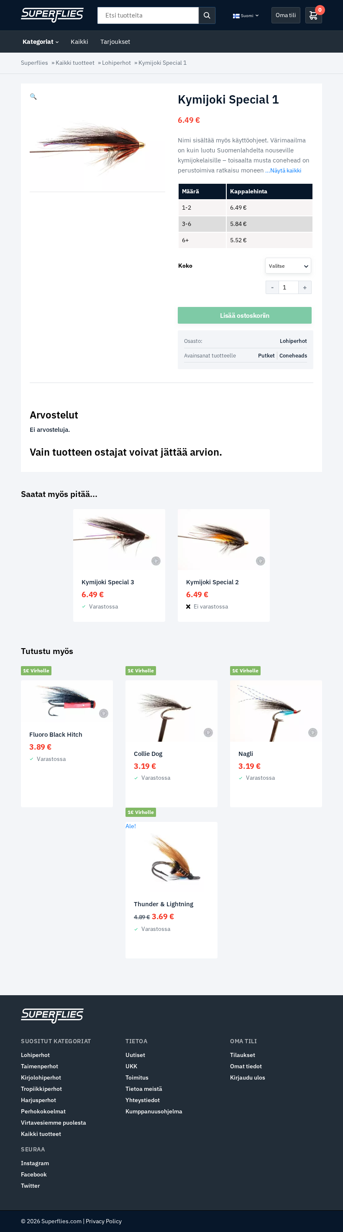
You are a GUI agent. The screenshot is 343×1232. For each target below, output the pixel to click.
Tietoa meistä (143, 1089)
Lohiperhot (116, 62)
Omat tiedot (246, 1066)
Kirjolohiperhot (41, 1077)
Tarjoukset (115, 42)
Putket (266, 355)
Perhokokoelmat (43, 1111)
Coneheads (293, 355)
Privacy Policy (104, 1221)
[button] (33, 96)
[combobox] (288, 266)
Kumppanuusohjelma (153, 1111)
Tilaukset (242, 1055)
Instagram (35, 1163)
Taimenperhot (39, 1066)
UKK (131, 1066)
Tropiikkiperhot (41, 1089)
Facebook (34, 1174)
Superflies (34, 62)
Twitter (30, 1185)
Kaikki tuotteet (75, 62)
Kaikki (79, 42)
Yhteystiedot (142, 1100)
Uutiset (135, 1055)
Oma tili (286, 15)
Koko (185, 265)
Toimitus (136, 1077)
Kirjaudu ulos (247, 1077)
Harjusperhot (38, 1100)
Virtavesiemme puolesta (53, 1122)
